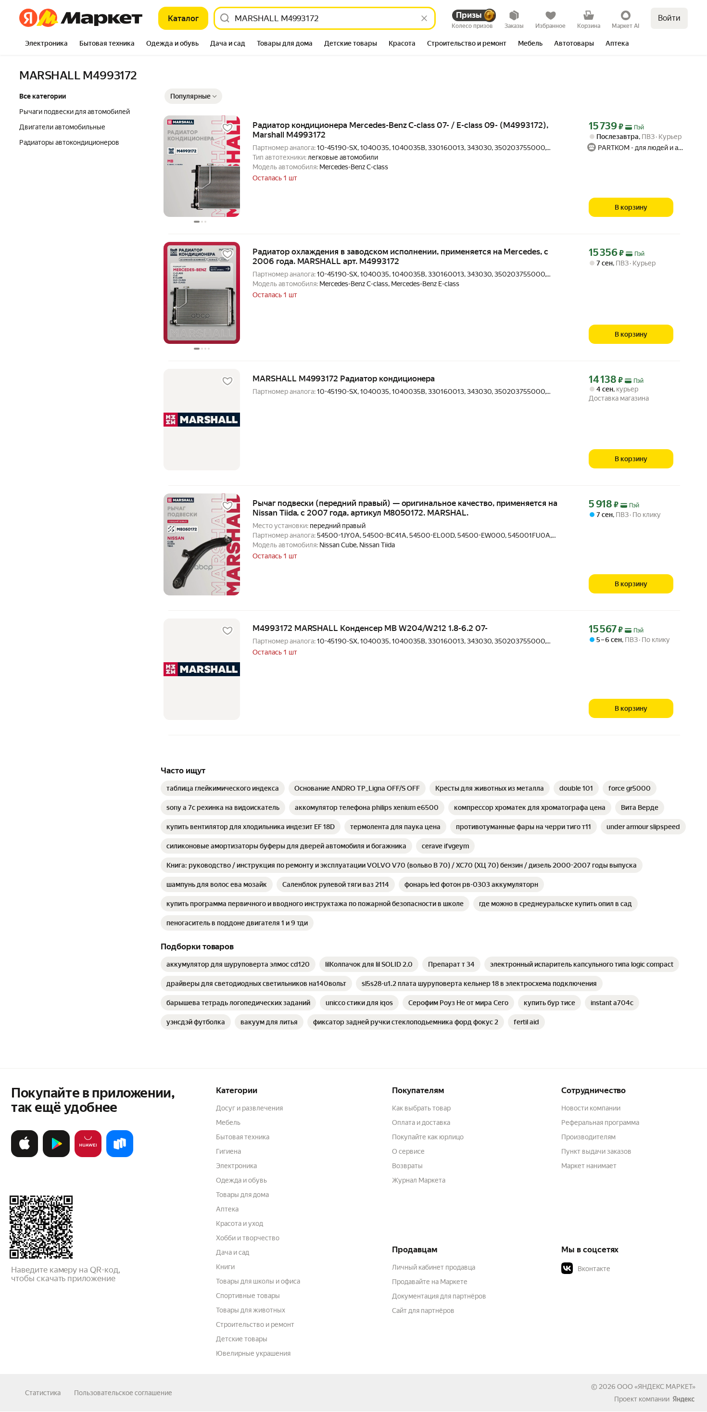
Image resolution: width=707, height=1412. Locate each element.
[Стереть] (424, 18)
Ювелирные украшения (253, 1353)
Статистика (43, 1393)
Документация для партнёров (439, 1296)
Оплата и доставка (421, 1122)
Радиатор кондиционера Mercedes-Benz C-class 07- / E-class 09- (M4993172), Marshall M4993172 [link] (400, 129)
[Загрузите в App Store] (24, 1155)
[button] (193, 96)
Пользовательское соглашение (123, 1393)
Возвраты (407, 1166)
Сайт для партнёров (423, 1310)
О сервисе (408, 1151)
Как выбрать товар (421, 1108)
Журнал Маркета (418, 1180)
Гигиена (228, 1151)
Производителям (588, 1137)
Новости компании (590, 1108)
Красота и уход (239, 1223)
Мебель (228, 1122)
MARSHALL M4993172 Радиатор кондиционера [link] (343, 378)
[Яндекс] (683, 1399)
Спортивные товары (248, 1295)
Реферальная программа (600, 1122)
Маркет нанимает (589, 1166)
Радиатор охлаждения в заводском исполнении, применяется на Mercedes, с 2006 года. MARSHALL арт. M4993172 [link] (400, 256)
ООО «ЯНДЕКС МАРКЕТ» (656, 1386)
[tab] (46, 44)
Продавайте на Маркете (429, 1282)
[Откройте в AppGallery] (88, 1155)
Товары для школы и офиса (258, 1281)
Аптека (227, 1209)
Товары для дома (242, 1194)
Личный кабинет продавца (433, 1267)
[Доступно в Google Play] (56, 1155)
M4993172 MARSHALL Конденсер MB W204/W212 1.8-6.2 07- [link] (370, 628)
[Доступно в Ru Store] (119, 1155)
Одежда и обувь (241, 1180)
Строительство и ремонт (255, 1324)
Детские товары (241, 1339)
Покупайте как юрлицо (428, 1137)
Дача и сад (232, 1252)
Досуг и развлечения (249, 1108)
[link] (223, 788)
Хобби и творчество (247, 1238)
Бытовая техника (242, 1137)
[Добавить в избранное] (227, 128)
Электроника (236, 1166)
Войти (669, 18)
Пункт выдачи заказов (596, 1151)
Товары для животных (250, 1310)
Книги (225, 1267)
